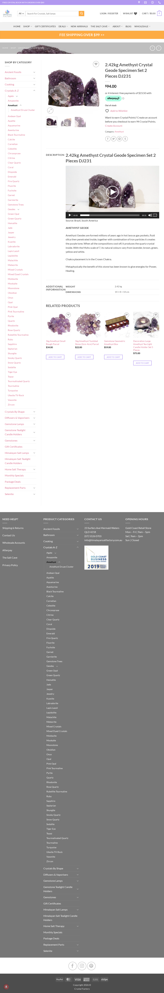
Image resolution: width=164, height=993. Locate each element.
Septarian (12, 348)
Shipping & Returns (13, 527)
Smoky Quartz (15, 358)
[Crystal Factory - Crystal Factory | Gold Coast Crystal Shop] (7, 13)
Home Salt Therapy (15, 469)
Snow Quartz (14, 362)
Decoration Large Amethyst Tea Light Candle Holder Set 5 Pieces (143, 345)
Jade (10, 227)
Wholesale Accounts (13, 542)
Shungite (12, 353)
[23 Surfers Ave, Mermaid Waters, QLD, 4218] (139, 2)
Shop (26, 26)
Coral (10, 167)
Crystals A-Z (24, 48)
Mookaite (12, 283)
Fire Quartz (13, 181)
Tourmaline (13, 385)
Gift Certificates (13, 446)
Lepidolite (13, 255)
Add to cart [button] (55, 357)
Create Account (113, 125)
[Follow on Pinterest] (91, 966)
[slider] (109, 215)
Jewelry (12, 237)
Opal (10, 302)
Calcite (11, 139)
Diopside (12, 172)
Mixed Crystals (15, 269)
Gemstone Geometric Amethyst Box (114, 342)
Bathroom (10, 78)
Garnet (11, 195)
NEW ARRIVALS (79, 26)
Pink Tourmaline (16, 311)
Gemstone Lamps (14, 423)
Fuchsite (12, 190)
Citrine (11, 158)
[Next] (95, 87)
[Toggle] (34, 72)
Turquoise (13, 390)
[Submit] (81, 13)
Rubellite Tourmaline (18, 334)
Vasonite (12, 400)
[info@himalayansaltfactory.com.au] (146, 2)
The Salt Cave (9, 557)
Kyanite (12, 241)
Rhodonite (13, 325)
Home (5, 48)
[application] (112, 192)
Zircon (11, 404)
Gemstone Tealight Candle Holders (15, 432)
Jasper (11, 232)
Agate (11, 96)
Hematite (12, 223)
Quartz (11, 320)
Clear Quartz (14, 162)
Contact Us (8, 535)
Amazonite (13, 100)
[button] (152, 13)
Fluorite (12, 185)
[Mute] (150, 215)
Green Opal (13, 213)
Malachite (13, 260)
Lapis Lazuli (13, 251)
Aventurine (13, 130)
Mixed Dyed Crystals (18, 274)
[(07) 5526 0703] (160, 2)
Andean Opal (14, 116)
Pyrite (11, 316)
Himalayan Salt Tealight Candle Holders (17, 461)
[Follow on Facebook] (72, 966)
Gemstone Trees (16, 204)
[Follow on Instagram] (82, 966)
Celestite (12, 148)
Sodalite (12, 367)
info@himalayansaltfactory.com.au (103, 540)
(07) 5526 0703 (92, 536)
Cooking (9, 84)
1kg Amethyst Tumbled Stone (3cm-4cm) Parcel (87, 342)
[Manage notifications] (6, 986)
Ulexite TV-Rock (16, 395)
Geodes (11, 209)
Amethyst (38, 48)
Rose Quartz (14, 330)
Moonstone (13, 288)
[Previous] (51, 87)
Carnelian (13, 144)
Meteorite (13, 265)
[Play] (70, 215)
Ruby (10, 339)
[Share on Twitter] (113, 138)
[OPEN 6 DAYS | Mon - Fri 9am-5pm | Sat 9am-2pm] (153, 2)
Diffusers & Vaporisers (17, 417)
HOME (16, 26)
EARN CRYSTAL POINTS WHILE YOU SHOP (21, 2)
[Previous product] (158, 48)
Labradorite (14, 246)
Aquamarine (14, 125)
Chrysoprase (14, 153)
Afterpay (7, 550)
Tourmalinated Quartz (19, 381)
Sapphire (12, 344)
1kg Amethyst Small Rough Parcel (56, 342)
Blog (128, 26)
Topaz (10, 376)
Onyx (10, 297)
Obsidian (12, 292)
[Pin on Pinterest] (119, 138)
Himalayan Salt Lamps (17, 452)
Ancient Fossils (13, 72)
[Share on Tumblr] (125, 138)
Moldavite (13, 279)
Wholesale (141, 26)
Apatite (11, 120)
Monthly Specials (14, 475)
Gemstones (11, 440)
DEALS (62, 26)
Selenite (9, 493)
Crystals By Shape (15, 411)
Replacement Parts (15, 487)
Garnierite (13, 200)
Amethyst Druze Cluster (23, 110)
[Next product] (152, 48)
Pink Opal (13, 307)
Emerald (12, 176)
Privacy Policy (10, 565)
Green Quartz (14, 218)
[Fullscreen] (155, 215)
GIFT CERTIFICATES (45, 26)
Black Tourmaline (16, 134)
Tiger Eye (12, 372)
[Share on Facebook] (108, 138)
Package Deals (13, 481)
